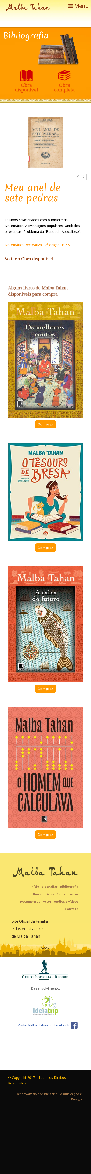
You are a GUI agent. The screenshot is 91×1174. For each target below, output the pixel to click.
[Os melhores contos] (45, 360)
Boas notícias (43, 894)
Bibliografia (69, 886)
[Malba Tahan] (28, 8)
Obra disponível (37, 258)
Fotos (47, 901)
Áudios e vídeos (66, 901)
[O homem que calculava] (45, 767)
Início (35, 886)
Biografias (50, 886)
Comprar (45, 424)
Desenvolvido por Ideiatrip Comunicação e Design (49, 1096)
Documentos (30, 901)
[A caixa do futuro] (45, 624)
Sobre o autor (67, 894)
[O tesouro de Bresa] (45, 492)
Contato (71, 909)
